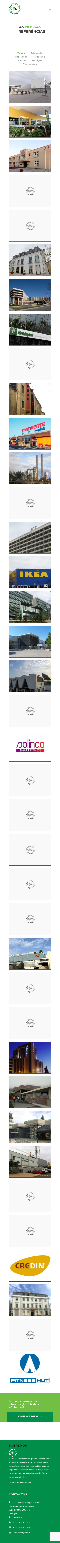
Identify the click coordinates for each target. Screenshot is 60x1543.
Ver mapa (17, 1517)
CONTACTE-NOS (28, 1416)
